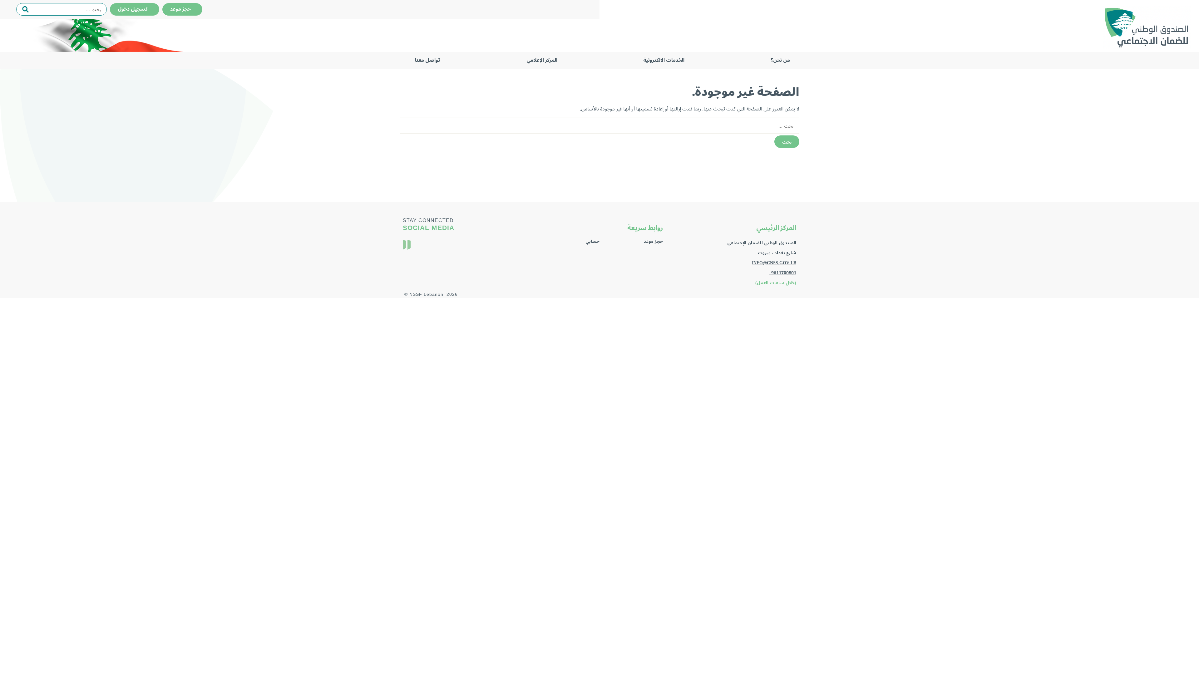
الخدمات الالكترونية (663, 60)
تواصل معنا (427, 60)
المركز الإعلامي (541, 60)
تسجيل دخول (134, 9)
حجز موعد (182, 9)
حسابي (592, 241)
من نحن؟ (780, 60)
